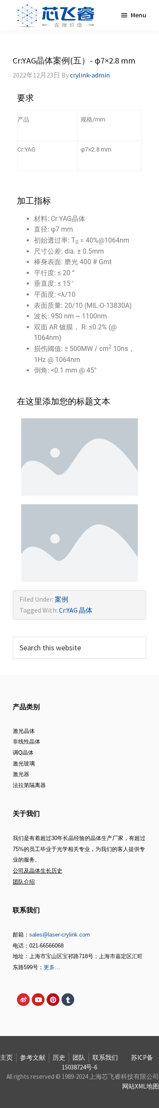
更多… (52, 967)
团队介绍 (24, 882)
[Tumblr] (67, 999)
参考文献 (32, 1057)
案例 (61, 599)
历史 (59, 1057)
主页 (6, 1057)
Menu (138, 15)
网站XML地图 (140, 1086)
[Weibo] (23, 999)
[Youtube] (38, 999)
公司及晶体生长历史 (37, 871)
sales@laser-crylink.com (59, 934)
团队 (79, 1057)
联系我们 (105, 1057)
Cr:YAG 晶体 (75, 610)
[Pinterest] (53, 999)
